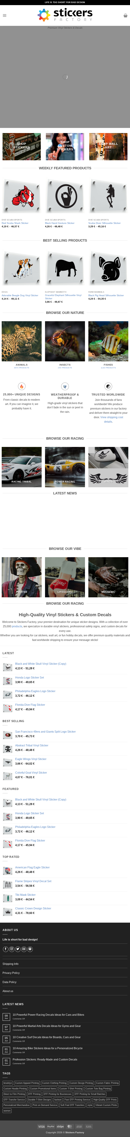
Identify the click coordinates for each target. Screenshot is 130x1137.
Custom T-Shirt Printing (70, 1088)
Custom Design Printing (81, 1083)
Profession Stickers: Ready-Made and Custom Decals (45, 1059)
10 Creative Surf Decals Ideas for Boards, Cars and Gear (108, 509)
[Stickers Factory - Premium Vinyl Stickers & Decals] (65, 14)
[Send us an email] (24, 949)
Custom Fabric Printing (107, 1083)
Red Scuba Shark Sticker (15, 223)
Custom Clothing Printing (54, 1083)
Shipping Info (10, 963)
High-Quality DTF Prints (105, 1099)
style (90, 1105)
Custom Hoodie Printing (15, 1088)
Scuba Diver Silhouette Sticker (104, 223)
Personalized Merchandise (16, 1105)
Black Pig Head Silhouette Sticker (106, 295)
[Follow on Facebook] (5, 949)
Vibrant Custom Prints (106, 1105)
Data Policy (9, 982)
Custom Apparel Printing (27, 1083)
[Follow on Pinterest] (30, 949)
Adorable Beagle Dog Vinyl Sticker (20, 295)
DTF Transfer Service (14, 1099)
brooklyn (8, 1083)
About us (8, 991)
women (7, 1110)
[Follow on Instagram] (12, 949)
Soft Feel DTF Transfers (72, 1105)
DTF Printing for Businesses (57, 1094)
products (17, 626)
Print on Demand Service (45, 1105)
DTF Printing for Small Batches (90, 1094)
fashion (57, 1099)
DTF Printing (34, 1094)
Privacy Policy (11, 972)
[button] (5, 15)
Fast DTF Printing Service (77, 1099)
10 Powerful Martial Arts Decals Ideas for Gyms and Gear (65, 509)
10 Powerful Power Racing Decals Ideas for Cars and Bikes (22, 509)
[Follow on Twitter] (18, 949)
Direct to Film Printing (14, 1094)
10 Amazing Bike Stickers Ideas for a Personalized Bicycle (48, 1048)
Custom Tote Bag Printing (98, 1088)
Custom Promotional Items (43, 1088)
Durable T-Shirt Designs (39, 1099)
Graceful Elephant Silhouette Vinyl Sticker (63, 297)
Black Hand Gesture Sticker (59, 223)
